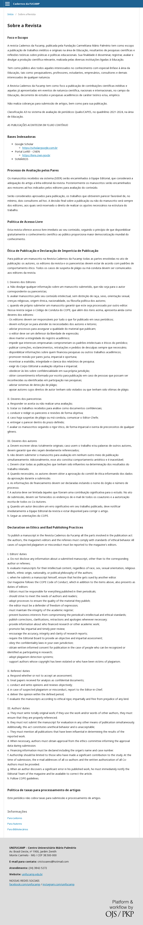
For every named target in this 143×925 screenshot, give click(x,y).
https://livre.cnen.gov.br (36, 155)
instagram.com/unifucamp (58, 884)
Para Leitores (14, 818)
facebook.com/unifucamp (24, 884)
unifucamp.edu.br (32, 874)
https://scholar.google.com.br (40, 148)
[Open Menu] (7, 3)
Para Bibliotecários (17, 829)
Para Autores (14, 823)
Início (10, 14)
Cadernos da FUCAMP (26, 3)
